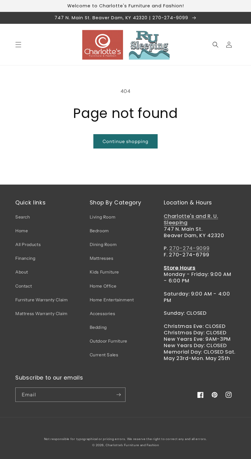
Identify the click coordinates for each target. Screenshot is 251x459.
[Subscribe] (118, 394)
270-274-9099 (189, 248)
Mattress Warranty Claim (41, 313)
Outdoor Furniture (108, 341)
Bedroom (99, 230)
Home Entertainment (112, 300)
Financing (25, 258)
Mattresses (102, 258)
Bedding (98, 327)
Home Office (103, 286)
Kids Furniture (104, 272)
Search (22, 217)
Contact (23, 286)
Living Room (103, 217)
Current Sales (104, 355)
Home (21, 230)
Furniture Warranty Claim (41, 300)
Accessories (102, 313)
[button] (18, 44)
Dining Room (103, 244)
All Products (28, 244)
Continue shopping (125, 141)
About (21, 272)
